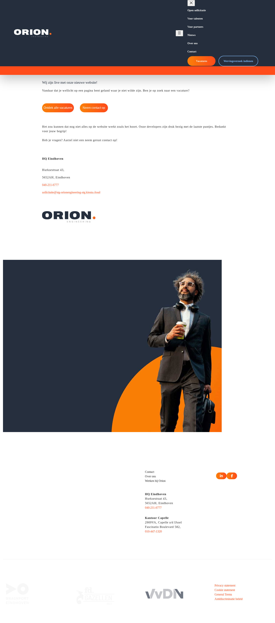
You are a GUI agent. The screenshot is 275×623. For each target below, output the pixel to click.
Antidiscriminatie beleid (229, 599)
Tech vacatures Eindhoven (97, 503)
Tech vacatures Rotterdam (97, 507)
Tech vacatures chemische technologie (33, 481)
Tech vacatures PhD (93, 486)
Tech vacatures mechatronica (27, 517)
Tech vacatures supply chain (27, 522)
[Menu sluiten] (191, 3)
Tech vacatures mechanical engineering (33, 513)
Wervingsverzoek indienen (238, 61)
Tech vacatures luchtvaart (25, 508)
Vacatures (201, 61)
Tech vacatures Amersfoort (97, 521)
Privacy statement (225, 585)
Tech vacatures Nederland (97, 530)
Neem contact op (94, 107)
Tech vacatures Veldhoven (97, 525)
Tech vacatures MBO (94, 472)
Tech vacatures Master (95, 481)
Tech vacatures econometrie (26, 486)
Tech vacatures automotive (26, 472)
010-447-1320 (153, 531)
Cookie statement (225, 590)
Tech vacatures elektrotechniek (28, 490)
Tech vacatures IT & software (27, 504)
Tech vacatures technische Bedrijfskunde (34, 526)
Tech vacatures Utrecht (95, 512)
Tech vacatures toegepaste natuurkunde (33, 531)
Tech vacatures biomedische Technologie (34, 477)
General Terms (223, 594)
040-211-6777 (50, 184)
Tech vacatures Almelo (95, 516)
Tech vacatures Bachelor (96, 477)
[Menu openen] (179, 33)
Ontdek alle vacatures (58, 107)
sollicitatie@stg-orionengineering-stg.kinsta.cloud (71, 192)
